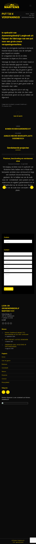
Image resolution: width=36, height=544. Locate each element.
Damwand (10, 164)
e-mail (4, 320)
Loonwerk (17, 104)
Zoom (16, 154)
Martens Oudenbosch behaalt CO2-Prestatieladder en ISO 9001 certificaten (16, 333)
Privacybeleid (5, 382)
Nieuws (4, 371)
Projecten (4, 375)
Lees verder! (20, 154)
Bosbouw (4, 364)
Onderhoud (23, 104)
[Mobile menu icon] (30, 5)
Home (3, 357)
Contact (4, 379)
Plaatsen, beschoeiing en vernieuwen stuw (18, 159)
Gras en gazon (6, 360)
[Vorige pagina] (2, 332)
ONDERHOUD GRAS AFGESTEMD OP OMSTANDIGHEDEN (15, 345)
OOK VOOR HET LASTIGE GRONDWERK (16, 339)
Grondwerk (11, 104)
